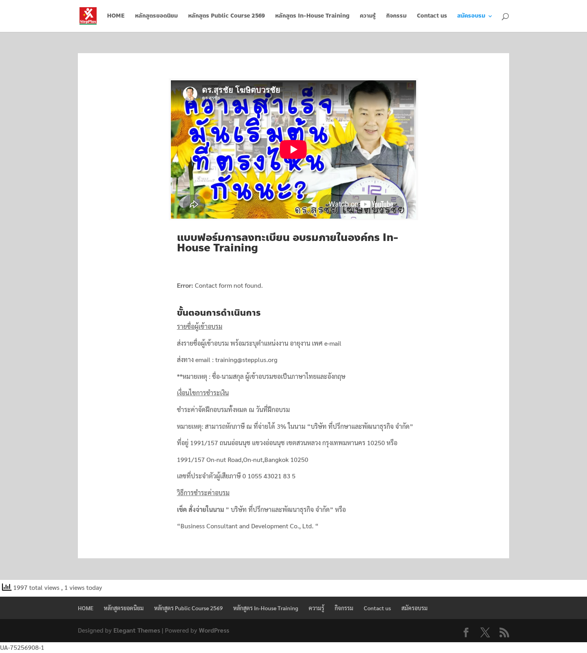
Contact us (432, 16)
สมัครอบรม (471, 16)
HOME (116, 16)
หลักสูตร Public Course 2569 (226, 16)
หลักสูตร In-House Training (312, 16)
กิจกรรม (396, 16)
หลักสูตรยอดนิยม (156, 16)
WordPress (214, 630)
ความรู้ (368, 16)
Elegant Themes (136, 630)
